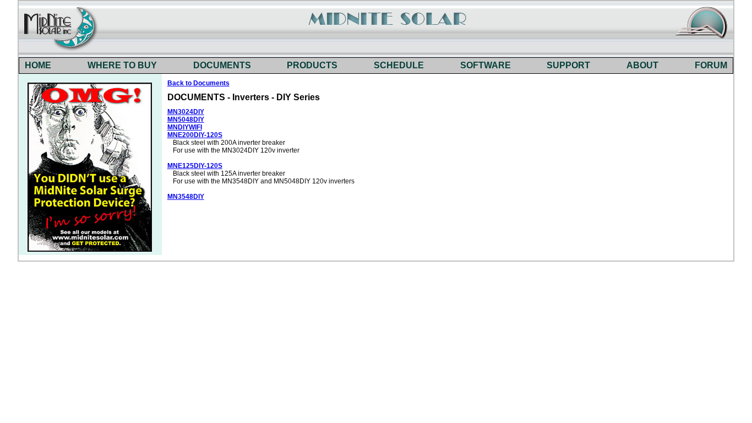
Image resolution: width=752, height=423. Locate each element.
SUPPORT (568, 65)
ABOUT (642, 65)
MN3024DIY (185, 112)
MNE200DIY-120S (194, 135)
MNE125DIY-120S (194, 166)
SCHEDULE (399, 65)
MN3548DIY (185, 196)
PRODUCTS (312, 65)
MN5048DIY (185, 119)
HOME (38, 65)
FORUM (711, 65)
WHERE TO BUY (122, 65)
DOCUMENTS (222, 65)
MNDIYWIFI (184, 127)
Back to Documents (198, 83)
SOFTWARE (485, 65)
